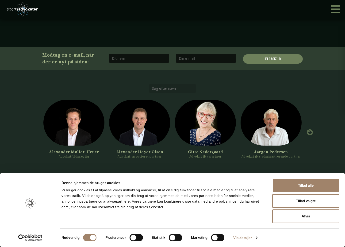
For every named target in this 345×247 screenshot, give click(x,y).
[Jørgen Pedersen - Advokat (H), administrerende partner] (271, 123)
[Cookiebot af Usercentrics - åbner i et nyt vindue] (30, 237)
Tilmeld (273, 59)
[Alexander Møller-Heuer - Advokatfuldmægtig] (73, 123)
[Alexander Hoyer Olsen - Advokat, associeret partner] (139, 123)
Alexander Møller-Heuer (74, 151)
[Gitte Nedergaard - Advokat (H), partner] (205, 123)
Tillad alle (306, 185)
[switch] (136, 237)
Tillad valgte (306, 201)
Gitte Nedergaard (205, 151)
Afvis (306, 216)
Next (309, 132)
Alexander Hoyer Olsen (139, 151)
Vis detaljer (242, 238)
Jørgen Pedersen (271, 151)
